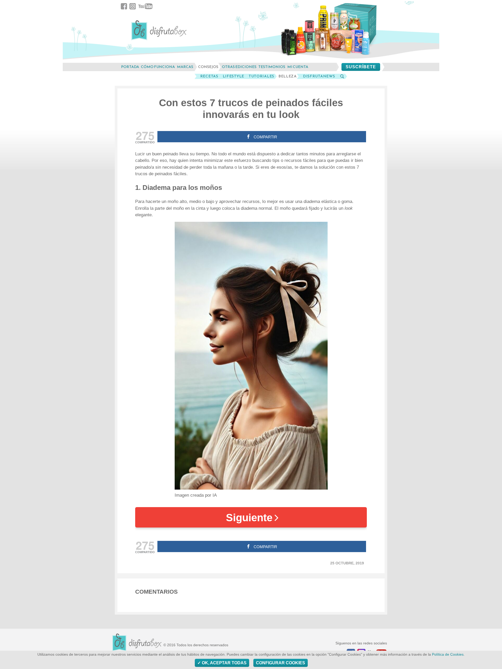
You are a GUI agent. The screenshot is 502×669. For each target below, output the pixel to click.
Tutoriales (261, 76)
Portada (130, 67)
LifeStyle (233, 76)
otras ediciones (239, 67)
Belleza (287, 76)
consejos (208, 67)
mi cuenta (297, 67)
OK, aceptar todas (224, 663)
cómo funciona (158, 67)
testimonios (271, 67)
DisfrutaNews (319, 76)
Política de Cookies (448, 654)
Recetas (209, 76)
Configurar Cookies (280, 663)
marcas (185, 67)
